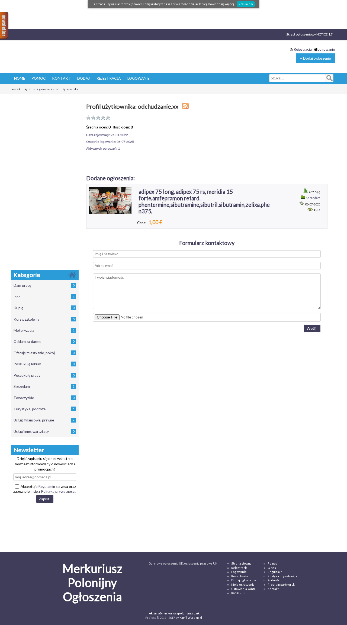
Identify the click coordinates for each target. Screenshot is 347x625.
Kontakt (273, 589)
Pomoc (272, 563)
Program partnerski (281, 584)
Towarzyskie (44, 398)
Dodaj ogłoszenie (243, 580)
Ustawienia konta (243, 589)
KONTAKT (61, 78)
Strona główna (38, 89)
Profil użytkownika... (66, 89)
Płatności (274, 580)
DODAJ (83, 78)
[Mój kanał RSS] (185, 106)
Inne (44, 297)
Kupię (44, 308)
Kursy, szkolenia (44, 319)
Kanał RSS (238, 593)
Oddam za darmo (44, 341)
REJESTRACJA (109, 78)
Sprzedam (44, 386)
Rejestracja (303, 49)
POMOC (38, 78)
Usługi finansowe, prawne (44, 420)
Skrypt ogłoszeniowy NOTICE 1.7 (309, 34)
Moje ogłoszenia (243, 584)
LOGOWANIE (138, 78)
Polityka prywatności (282, 576)
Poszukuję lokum (44, 364)
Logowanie (326, 49)
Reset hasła (239, 576)
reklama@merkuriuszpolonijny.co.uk (174, 613)
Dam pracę (44, 285)
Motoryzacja (44, 330)
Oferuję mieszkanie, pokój (44, 353)
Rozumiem (246, 4)
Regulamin (46, 486)
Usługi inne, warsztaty (44, 431)
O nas (272, 567)
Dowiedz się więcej (221, 4)
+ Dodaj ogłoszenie (315, 58)
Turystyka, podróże (44, 409)
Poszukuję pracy (44, 375)
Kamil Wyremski (190, 617)
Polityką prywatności (58, 491)
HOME (19, 78)
